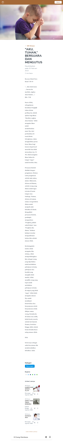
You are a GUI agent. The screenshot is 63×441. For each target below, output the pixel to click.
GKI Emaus (31, 46)
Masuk (58, 2)
